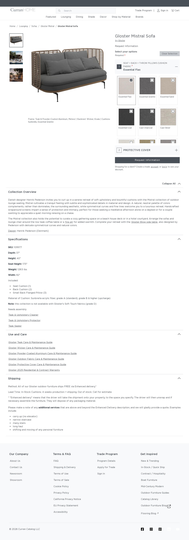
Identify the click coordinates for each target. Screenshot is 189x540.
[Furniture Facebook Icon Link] (142, 529)
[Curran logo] (23, 10)
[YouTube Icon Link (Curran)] (178, 529)
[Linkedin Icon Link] (169, 529)
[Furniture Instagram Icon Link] (151, 529)
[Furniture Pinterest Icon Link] (160, 529)
